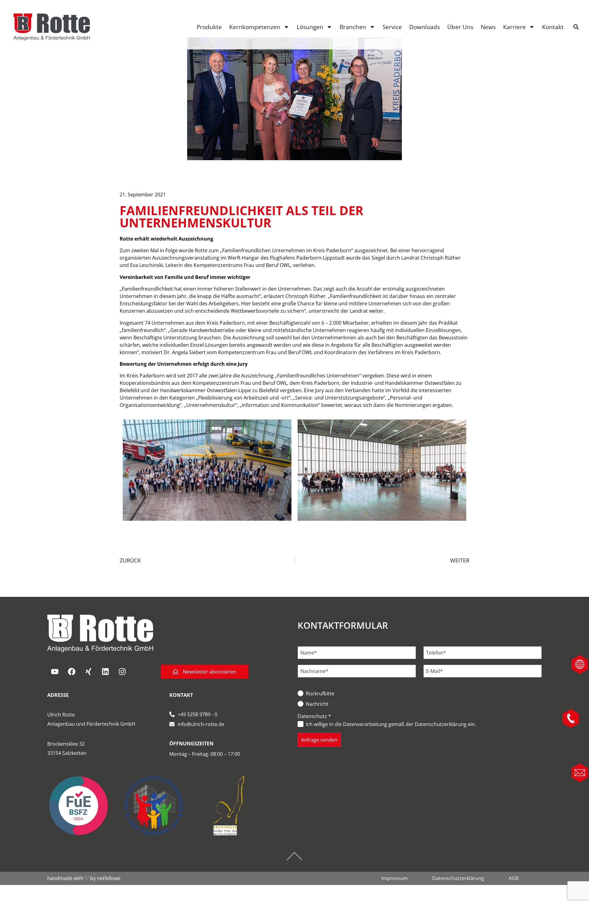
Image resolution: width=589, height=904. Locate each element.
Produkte (209, 27)
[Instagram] (122, 671)
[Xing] (88, 671)
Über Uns (460, 27)
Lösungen (310, 27)
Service (392, 27)
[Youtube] (55, 671)
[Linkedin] (105, 671)
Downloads (424, 27)
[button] (461, 470)
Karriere (514, 27)
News (488, 27)
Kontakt (553, 27)
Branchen (353, 27)
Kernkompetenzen (254, 27)
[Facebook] (71, 671)
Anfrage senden (319, 739)
